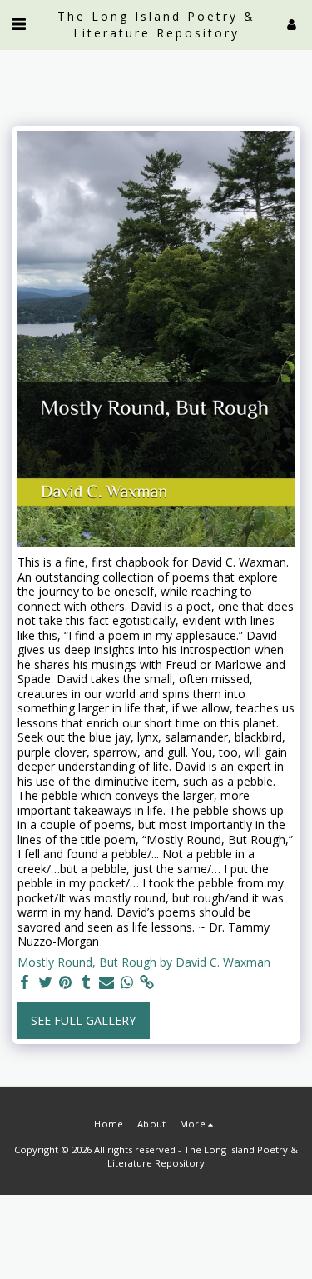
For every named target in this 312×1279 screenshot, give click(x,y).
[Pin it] (65, 982)
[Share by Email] (106, 982)
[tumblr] (86, 982)
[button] (18, 24)
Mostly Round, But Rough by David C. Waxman (143, 962)
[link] (147, 982)
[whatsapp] (127, 982)
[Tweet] (45, 982)
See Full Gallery (83, 1020)
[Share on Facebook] (24, 982)
